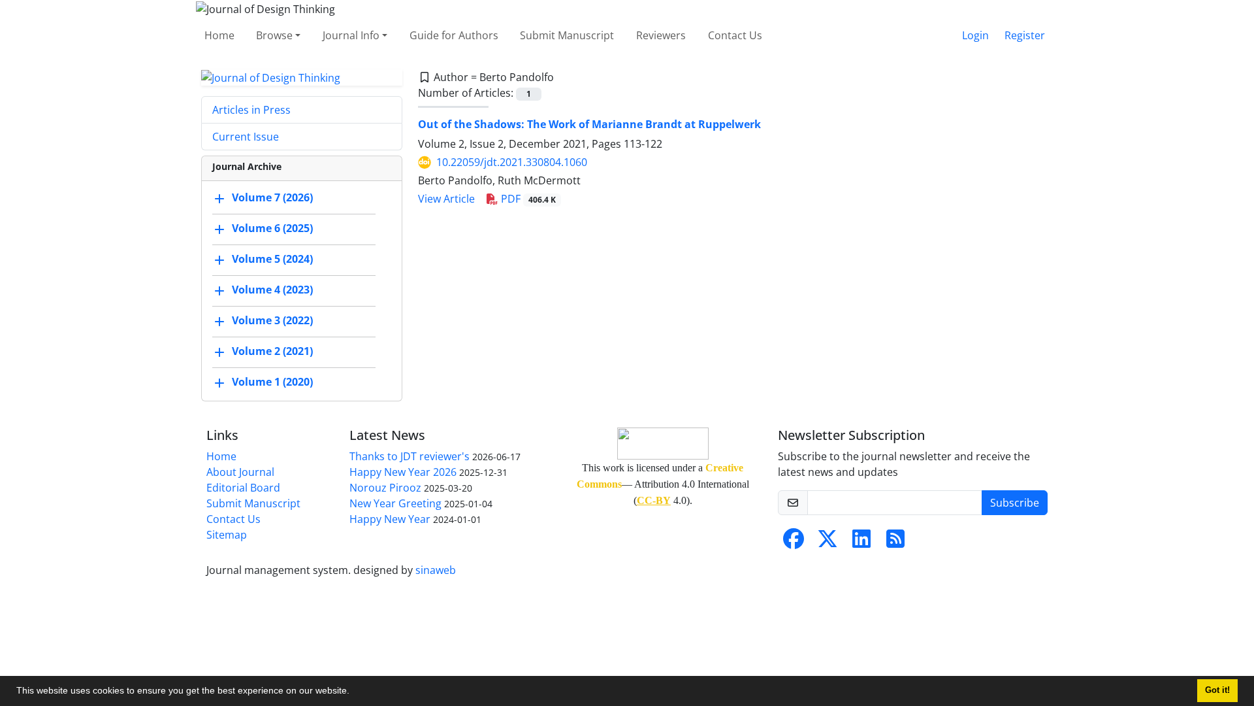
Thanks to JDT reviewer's (409, 456)
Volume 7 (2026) (272, 198)
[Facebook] (793, 542)
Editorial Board (243, 487)
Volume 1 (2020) (272, 382)
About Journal (240, 472)
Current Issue (245, 136)
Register (1025, 35)
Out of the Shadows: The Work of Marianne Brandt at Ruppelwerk (589, 124)
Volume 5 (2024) (272, 259)
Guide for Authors (454, 35)
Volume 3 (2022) (272, 321)
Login (975, 35)
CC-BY (654, 500)
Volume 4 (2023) (272, 290)
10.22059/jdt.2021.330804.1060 (511, 162)
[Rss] (895, 542)
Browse (274, 35)
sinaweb (435, 570)
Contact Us (735, 35)
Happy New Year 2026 (403, 472)
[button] (354, 692)
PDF (527, 199)
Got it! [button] (1217, 690)
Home (219, 35)
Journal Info (351, 35)
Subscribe (1014, 503)
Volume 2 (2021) (272, 352)
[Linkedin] (861, 542)
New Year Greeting (395, 503)
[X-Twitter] (827, 542)
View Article (446, 199)
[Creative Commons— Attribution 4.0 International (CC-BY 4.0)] (663, 442)
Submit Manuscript (567, 35)
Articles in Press (251, 110)
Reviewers (661, 35)
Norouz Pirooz (385, 487)
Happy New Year (389, 519)
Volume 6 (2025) (272, 229)
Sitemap (226, 535)
